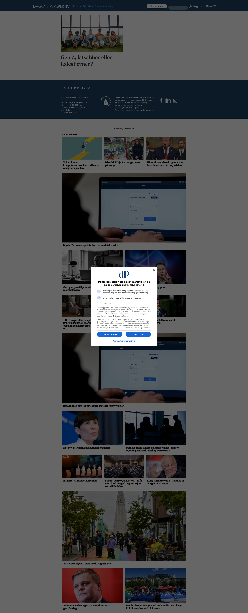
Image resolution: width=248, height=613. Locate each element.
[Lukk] (153, 270)
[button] (124, 303)
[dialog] (124, 306)
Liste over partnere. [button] (120, 316)
